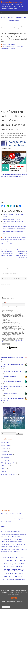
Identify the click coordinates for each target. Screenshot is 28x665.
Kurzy (3, 605)
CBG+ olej (3, 468)
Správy (22, 46)
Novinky (18, 46)
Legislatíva (13, 46)
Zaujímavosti (12, 48)
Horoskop (13, 605)
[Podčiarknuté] (6, 278)
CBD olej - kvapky (5, 460)
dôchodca (13, 237)
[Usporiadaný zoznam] (9, 278)
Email (4, 302)
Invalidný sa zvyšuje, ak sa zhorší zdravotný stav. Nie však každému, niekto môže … (7, 253)
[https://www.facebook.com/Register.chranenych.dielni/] (12, 598)
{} (18, 278)
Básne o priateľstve (5, 445)
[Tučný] (2, 278)
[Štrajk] (7, 278)
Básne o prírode (5, 448)
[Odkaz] (16, 278)
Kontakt (19, 605)
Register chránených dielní (12, 2)
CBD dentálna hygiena (6, 454)
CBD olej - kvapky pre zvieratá (8, 463)
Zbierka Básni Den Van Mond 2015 (9, 474)
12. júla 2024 (11, 44)
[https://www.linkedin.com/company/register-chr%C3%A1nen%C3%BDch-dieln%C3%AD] (15, 598)
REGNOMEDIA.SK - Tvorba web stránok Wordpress (13, 590)
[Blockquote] (13, 278)
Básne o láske (4, 442)
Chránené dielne (8, 26)
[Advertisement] (14, 65)
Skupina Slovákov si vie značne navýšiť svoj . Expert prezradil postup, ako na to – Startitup (21, 253)
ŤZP (24, 239)
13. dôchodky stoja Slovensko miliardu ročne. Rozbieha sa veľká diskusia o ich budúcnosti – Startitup (12, 524)
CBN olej (3, 471)
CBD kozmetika (5, 457)
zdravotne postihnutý (6, 241)
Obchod (22, 603)
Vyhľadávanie (20, 433)
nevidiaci (7, 239)
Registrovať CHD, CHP (12, 603)
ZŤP (10, 243)
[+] (20, 278)
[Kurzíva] (4, 278)
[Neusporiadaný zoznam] (11, 278)
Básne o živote (4, 451)
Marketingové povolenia (8, 310)
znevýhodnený (14, 241)
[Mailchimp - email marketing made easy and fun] (10, 348)
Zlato (8, 605)
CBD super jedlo (5, 465)
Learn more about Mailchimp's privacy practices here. (12, 341)
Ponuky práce (20, 601)
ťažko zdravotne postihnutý (16, 239)
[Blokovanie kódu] (15, 278)
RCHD (4, 44)
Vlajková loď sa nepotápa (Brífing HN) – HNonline (13, 519)
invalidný (18, 237)
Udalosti (3, 48)
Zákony (7, 48)
